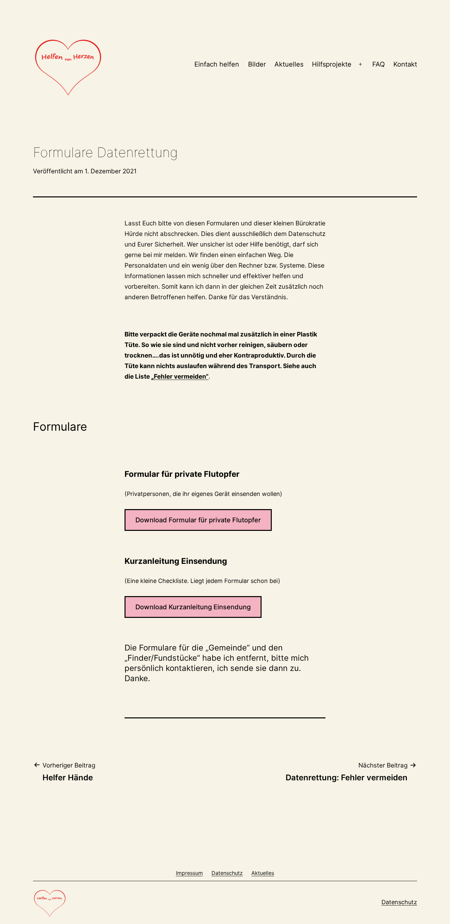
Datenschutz (399, 902)
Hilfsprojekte (332, 64)
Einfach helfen (216, 64)
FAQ (378, 64)
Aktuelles (288, 64)
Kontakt (405, 64)
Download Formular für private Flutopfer (198, 520)
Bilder (257, 64)
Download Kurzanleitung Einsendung (193, 607)
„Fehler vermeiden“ (180, 376)
